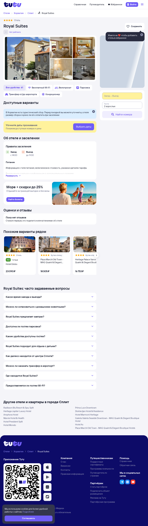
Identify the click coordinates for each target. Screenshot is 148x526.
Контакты (65, 469)
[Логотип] (12, 4)
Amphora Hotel (10, 414)
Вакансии (65, 465)
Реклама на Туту (98, 497)
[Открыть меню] (142, 4)
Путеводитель (97, 4)
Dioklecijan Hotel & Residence (89, 411)
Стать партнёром (98, 486)
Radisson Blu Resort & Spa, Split (18, 407)
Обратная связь (127, 465)
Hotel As (79, 424)
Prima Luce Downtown (85, 407)
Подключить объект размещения (100, 492)
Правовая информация (72, 474)
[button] (47, 467)
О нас (63, 461)
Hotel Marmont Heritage (86, 414)
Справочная (80, 4)
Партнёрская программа (102, 501)
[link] (15, 199)
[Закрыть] (93, 112)
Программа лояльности (102, 468)
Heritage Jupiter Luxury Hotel (17, 411)
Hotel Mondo (9, 425)
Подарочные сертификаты (96, 463)
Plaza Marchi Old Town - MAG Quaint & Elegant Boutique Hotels (105, 428)
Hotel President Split (13, 421)
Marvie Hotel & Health (13, 418)
